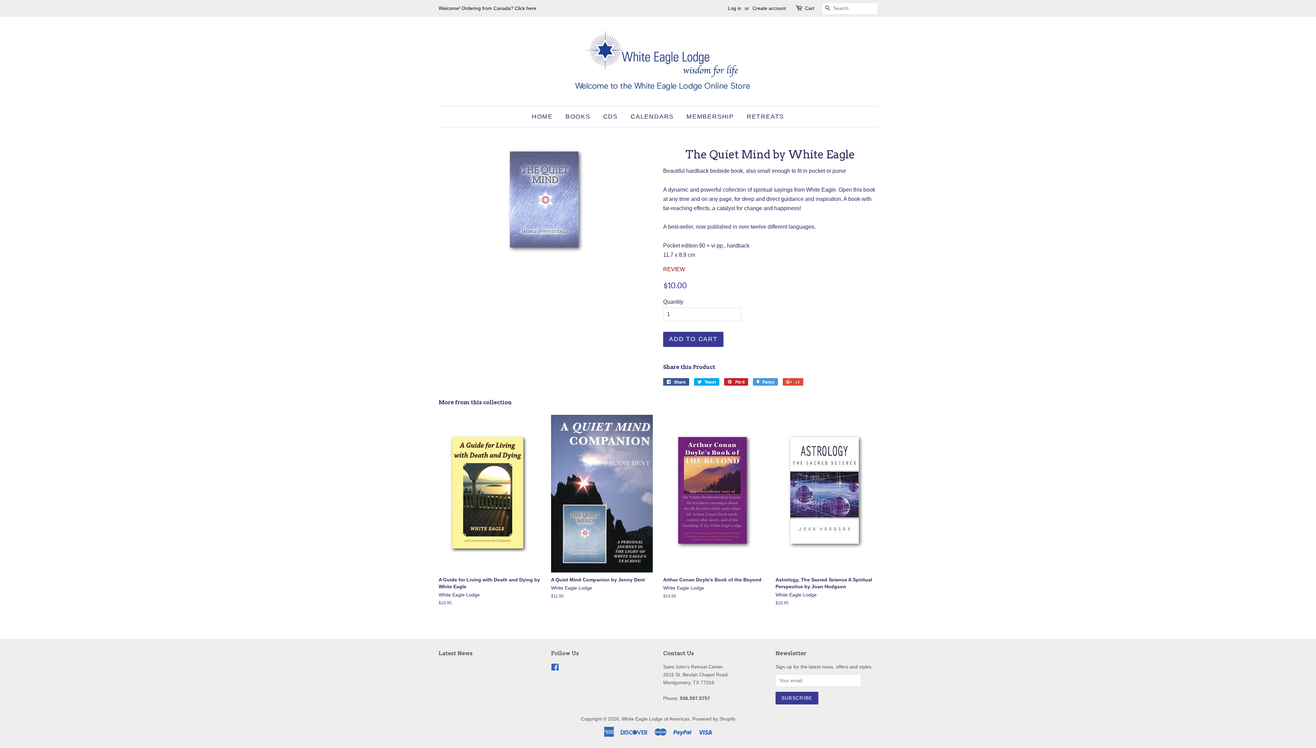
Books (577, 116)
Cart (809, 8)
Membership (710, 116)
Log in (734, 8)
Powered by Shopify (713, 719)
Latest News (456, 653)
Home (542, 116)
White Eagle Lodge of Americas (656, 719)
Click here (525, 8)
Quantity (673, 302)
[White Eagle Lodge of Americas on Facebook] (555, 668)
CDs (610, 116)
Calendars (652, 116)
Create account (769, 8)
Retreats (765, 116)
